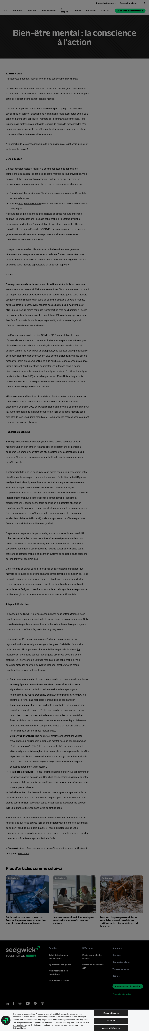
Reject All (111, 1020)
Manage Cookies (111, 1013)
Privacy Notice (19, 1028)
